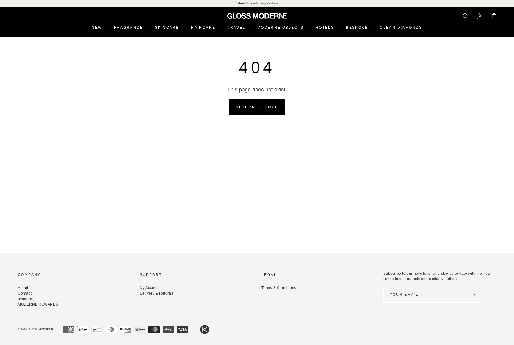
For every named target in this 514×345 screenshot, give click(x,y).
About (23, 288)
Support (151, 275)
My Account (150, 288)
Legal (269, 275)
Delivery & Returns (156, 293)
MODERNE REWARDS (38, 304)
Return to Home (257, 107)
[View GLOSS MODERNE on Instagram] (204, 329)
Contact (25, 293)
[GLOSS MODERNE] (257, 16)
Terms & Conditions (278, 288)
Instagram (26, 299)
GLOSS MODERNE (41, 329)
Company (29, 275)
